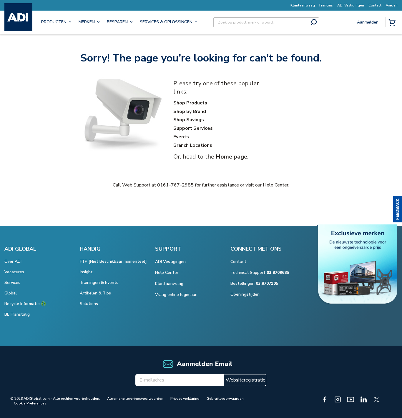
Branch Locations (192, 145)
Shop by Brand (189, 111)
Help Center (275, 185)
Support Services (193, 128)
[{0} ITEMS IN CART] (393, 23)
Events (181, 137)
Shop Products (190, 103)
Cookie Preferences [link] (30, 403)
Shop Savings (188, 119)
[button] (397, 209)
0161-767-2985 (175, 185)
